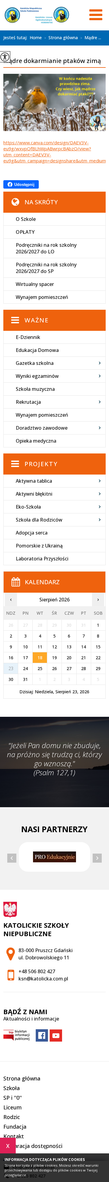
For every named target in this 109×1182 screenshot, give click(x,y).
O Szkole (26, 219)
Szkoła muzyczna (35, 389)
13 (69, 647)
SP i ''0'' (12, 1097)
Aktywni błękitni (34, 494)
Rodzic (11, 1117)
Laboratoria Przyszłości (42, 558)
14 (83, 647)
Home (36, 38)
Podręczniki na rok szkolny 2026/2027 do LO (46, 248)
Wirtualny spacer (35, 284)
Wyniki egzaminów (37, 376)
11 (40, 647)
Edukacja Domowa (37, 350)
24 (25, 668)
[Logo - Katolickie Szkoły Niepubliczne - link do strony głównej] (36, 15)
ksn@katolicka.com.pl (43, 978)
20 (69, 657)
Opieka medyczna (36, 440)
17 (25, 657)
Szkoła (11, 1088)
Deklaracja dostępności (32, 1145)
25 (40, 668)
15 (98, 647)
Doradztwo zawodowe (42, 428)
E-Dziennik (28, 337)
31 (25, 679)
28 (83, 668)
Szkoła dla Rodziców (39, 519)
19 (54, 657)
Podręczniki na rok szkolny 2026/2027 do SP (46, 267)
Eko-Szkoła (28, 506)
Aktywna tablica (34, 481)
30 (10, 679)
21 (83, 657)
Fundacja (14, 1126)
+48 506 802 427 (36, 971)
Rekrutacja (28, 402)
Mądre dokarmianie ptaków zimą (52, 61)
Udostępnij (24, 184)
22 (98, 657)
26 (54, 668)
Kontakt (13, 1136)
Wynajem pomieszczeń (42, 297)
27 (69, 668)
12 (54, 647)
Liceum (12, 1107)
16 (10, 657)
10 (25, 647)
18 (40, 657)
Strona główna (61, 38)
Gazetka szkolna (35, 363)
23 (10, 668)
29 (98, 668)
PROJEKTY (41, 464)
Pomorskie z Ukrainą (39, 545)
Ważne (37, 320)
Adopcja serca (32, 532)
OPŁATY (25, 232)
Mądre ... (90, 38)
